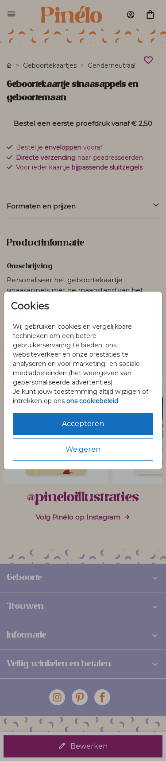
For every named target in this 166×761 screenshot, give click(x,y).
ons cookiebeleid (92, 401)
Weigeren (83, 449)
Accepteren (83, 423)
